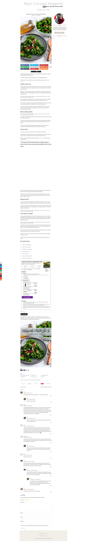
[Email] (57, 33)
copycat (30, 379)
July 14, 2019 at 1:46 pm (27, 455)
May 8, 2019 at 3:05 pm (27, 437)
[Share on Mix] (1, 279)
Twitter (35, 383)
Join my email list (24, 314)
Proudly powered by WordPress (39, 538)
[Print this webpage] (1, 272)
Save (42, 383)
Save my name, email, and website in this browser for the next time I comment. (34, 525)
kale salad (36, 379)
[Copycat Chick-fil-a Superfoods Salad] (36, 63)
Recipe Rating (22, 499)
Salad (22, 379)
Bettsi (24, 460)
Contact (48, 9)
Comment (22, 502)
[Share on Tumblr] (1, 276)
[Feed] (55, 33)
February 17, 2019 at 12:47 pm (28, 426)
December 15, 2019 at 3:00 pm (32, 470)
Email (21, 517)
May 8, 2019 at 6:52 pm (31, 446)
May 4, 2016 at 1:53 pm (27, 392)
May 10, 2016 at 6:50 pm (31, 399)
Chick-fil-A (26, 379)
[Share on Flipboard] (1, 278)
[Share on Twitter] (1, 267)
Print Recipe (39, 71)
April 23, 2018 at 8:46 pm (27, 405)
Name (21, 512)
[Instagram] (63, 33)
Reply (51, 395)
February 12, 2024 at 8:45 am (28, 489)
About (44, 9)
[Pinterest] (61, 33)
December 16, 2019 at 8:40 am (35, 479)
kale (33, 379)
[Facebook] (59, 33)
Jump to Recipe (34, 71)
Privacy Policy (43, 535)
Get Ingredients (27, 297)
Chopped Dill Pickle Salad (44, 375)
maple (39, 379)
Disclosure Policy (43, 533)
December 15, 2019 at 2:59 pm (28, 461)
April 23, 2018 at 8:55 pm (31, 418)
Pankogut (50, 538)
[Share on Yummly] (1, 274)
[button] (45, 270)
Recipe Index (39, 9)
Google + (48, 383)
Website (21, 521)
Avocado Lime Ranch (33, 375)
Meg (39, 15)
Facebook (30, 383)
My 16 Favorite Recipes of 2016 (24, 375)
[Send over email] (1, 270)
